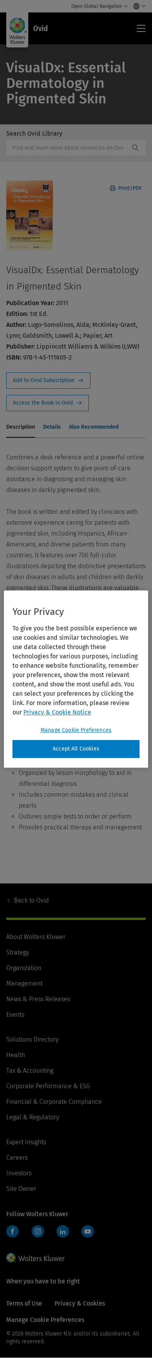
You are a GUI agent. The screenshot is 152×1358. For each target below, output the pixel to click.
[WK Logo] (35, 1257)
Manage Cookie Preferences (76, 730)
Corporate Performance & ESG (48, 1086)
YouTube (87, 1231)
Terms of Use (24, 1303)
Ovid (31, 900)
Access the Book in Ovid (47, 403)
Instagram (38, 1231)
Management (24, 983)
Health (15, 1055)
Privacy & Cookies (80, 1303)
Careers (17, 1157)
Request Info (48, 380)
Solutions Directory (32, 1039)
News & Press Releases (38, 999)
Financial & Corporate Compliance (54, 1101)
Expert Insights (26, 1142)
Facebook (12, 1231)
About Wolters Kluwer (35, 937)
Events (15, 1014)
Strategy (17, 952)
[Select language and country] (137, 6)
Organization (23, 968)
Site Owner (21, 1188)
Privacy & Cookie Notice (57, 712)
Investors (19, 1173)
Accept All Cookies (76, 748)
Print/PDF (129, 188)
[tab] (20, 427)
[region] (76, 679)
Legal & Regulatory (32, 1117)
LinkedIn (63, 1231)
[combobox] (67, 147)
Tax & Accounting (29, 1070)
